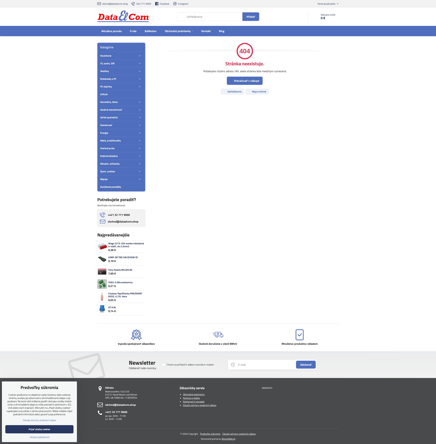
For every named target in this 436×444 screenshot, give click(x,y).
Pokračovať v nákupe (246, 81)
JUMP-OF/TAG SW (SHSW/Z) (123, 257)
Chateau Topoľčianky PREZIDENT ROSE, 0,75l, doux (125, 295)
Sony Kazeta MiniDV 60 (120, 270)
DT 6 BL (112, 307)
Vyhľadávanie (234, 91)
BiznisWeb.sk (228, 439)
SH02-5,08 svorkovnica (120, 282)
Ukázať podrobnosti (39, 437)
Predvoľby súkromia (210, 434)
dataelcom (267, 387)
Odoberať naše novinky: (142, 368)
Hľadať (251, 17)
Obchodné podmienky (194, 394)
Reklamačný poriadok (194, 401)
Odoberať (306, 365)
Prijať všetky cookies (39, 429)
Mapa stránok (258, 91)
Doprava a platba (191, 398)
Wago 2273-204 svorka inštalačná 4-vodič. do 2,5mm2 (126, 245)
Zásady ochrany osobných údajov (199, 405)
